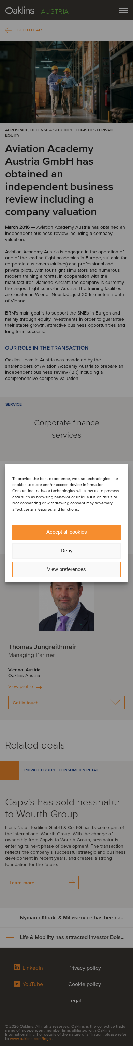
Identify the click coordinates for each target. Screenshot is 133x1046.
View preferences (66, 569)
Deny (67, 550)
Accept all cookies (66, 532)
